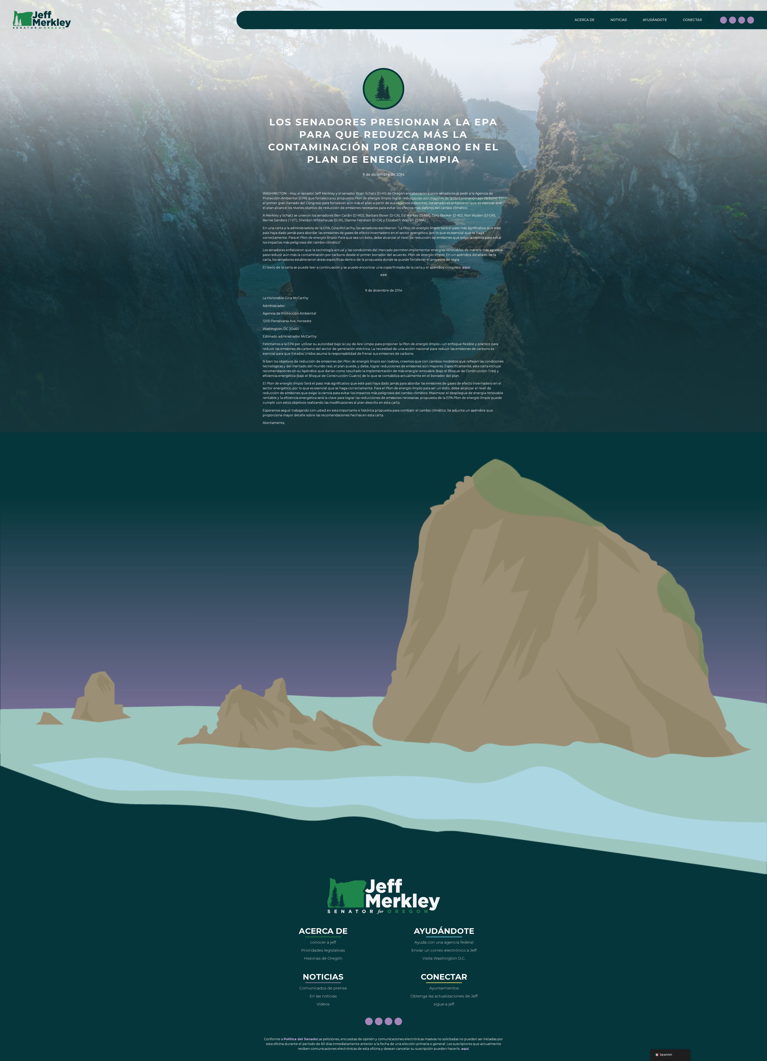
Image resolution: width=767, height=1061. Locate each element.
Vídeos (323, 1004)
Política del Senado (300, 1039)
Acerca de (584, 20)
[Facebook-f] (723, 20)
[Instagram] (732, 20)
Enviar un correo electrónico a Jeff (444, 950)
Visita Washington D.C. (443, 958)
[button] (710, 20)
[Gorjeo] (750, 20)
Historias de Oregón (323, 958)
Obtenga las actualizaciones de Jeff (444, 996)
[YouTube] (741, 20)
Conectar (692, 20)
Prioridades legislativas (323, 950)
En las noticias (323, 996)
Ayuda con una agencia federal (444, 942)
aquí (466, 267)
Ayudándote (655, 20)
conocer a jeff (323, 942)
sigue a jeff (444, 1004)
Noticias (618, 20)
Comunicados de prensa (323, 988)
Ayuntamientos (444, 988)
